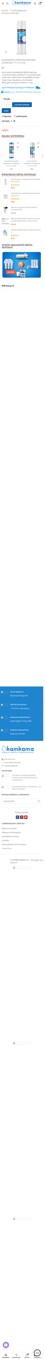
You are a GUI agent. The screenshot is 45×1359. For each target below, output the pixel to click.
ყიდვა (6, 111)
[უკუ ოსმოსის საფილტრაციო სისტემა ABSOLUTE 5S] (5, 183)
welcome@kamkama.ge (12, 762)
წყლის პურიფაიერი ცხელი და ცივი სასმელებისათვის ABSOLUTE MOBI (25, 220)
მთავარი (5, 10)
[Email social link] (14, 121)
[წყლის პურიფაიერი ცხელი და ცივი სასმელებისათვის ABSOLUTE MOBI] (5, 221)
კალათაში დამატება (22, 105)
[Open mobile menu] (3, 3)
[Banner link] (21, 265)
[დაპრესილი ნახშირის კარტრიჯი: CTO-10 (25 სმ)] (32, 149)
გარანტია (5, 840)
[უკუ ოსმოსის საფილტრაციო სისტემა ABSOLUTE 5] (5, 197)
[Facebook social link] (11, 121)
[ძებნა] (7, 3)
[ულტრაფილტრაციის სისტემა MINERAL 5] (5, 234)
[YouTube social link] (26, 817)
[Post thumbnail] (6, 778)
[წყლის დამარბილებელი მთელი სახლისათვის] (5, 210)
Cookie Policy (7, 848)
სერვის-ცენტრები (11, 766)
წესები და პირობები (17, 734)
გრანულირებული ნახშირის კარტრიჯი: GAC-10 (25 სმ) (11, 164)
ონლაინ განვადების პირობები (28, 92)
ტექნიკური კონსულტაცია (20, 717)
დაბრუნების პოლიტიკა (10, 836)
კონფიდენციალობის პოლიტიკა (14, 844)
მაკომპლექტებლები (18, 10)
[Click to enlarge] (6, 52)
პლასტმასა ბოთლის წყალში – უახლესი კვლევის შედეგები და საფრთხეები (25, 778)
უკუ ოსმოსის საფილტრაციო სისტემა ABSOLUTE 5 (25, 195)
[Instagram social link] (21, 817)
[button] (18, 147)
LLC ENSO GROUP (18, 860)
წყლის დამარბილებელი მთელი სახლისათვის (24, 209)
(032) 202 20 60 (9, 759)
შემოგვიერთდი (21, 812)
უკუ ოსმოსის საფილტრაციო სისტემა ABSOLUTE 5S (25, 181)
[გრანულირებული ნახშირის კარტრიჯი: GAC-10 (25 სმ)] (11, 149)
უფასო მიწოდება (17, 692)
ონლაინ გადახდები (18, 705)
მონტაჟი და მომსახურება (11, 832)
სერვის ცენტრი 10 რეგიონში (21, 721)
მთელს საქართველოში (19, 696)
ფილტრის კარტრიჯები (10, 13)
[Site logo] (21, 3)
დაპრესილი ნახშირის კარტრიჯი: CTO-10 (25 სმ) (32, 164)
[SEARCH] (39, 801)
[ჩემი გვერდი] (35, 3)
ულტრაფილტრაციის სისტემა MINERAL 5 (26, 231)
